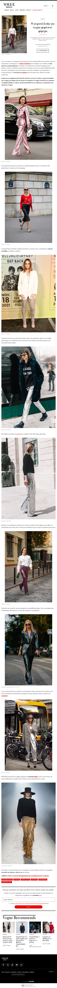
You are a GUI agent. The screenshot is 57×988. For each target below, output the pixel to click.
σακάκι (36, 776)
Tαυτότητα (19, 972)
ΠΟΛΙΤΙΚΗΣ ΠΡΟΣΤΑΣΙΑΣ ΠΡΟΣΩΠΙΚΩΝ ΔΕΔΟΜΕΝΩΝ (37, 903)
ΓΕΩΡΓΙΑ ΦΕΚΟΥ (7, 945)
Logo (15, 959)
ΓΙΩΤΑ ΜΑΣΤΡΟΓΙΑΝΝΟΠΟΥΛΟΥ (42, 44)
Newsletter (14, 972)
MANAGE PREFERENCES (18, 974)
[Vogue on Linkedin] (21, 964)
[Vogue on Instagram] (8, 964)
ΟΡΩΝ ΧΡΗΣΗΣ (18, 903)
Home (3, 972)
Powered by (25, 981)
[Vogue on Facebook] (3, 964)
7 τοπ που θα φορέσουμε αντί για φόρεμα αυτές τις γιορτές (31, 876)
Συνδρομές (32, 972)
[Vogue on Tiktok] (12, 964)
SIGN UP (28, 907)
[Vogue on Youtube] (17, 964)
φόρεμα (22, 168)
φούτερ (18, 434)
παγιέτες (24, 72)
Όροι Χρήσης (25, 972)
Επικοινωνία (7, 972)
